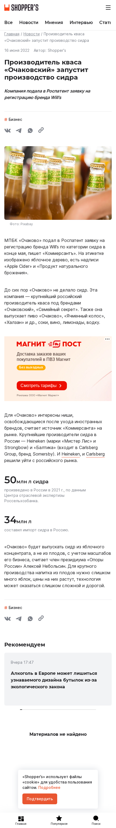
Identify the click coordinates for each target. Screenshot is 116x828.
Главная (11, 34)
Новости (31, 34)
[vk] (7, 131)
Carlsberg (95, 454)
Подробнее (48, 787)
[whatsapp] (30, 131)
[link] (58, 679)
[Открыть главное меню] (108, 7)
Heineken (71, 454)
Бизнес (15, 119)
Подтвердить (40, 798)
